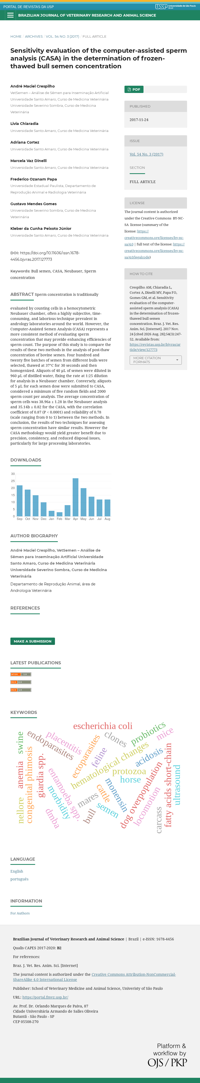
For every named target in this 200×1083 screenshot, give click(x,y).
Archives (34, 36)
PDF (136, 89)
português (19, 879)
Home (16, 36)
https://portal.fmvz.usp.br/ (45, 997)
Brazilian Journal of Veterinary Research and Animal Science (87, 15)
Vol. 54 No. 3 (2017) (62, 36)
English (16, 871)
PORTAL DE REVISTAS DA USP (28, 7)
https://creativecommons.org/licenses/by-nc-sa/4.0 (154, 237)
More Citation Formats (147, 360)
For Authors (20, 913)
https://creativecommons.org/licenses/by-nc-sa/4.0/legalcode (154, 250)
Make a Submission (33, 641)
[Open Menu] (10, 15)
